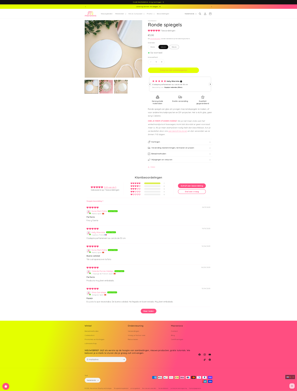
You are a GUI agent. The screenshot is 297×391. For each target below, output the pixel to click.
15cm (153, 47)
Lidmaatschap (91, 343)
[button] (120, 13)
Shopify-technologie (105, 388)
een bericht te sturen (177, 131)
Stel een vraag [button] (192, 191)
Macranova (94, 388)
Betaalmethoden (91, 331)
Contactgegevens (195, 388)
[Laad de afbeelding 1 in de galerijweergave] (91, 86)
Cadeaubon (89, 335)
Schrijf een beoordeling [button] (192, 185)
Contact (174, 331)
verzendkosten (155, 39)
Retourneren (133, 339)
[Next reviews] (210, 84)
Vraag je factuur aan (136, 335)
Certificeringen (177, 339)
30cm (174, 47)
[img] (93, 207)
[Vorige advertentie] (85, 6)
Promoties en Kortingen (94, 339)
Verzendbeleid (163, 388)
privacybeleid (135, 388)
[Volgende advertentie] (211, 6)
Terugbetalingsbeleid (121, 388)
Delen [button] (153, 167)
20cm (163, 47)
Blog (173, 335)
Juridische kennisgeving (178, 388)
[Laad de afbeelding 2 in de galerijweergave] (106, 86)
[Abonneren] (123, 359)
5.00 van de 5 (110, 187)
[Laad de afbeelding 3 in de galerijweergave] (121, 86)
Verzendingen (133, 331)
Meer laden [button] (148, 311)
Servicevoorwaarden (149, 388)
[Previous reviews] (149, 84)
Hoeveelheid (153, 57)
